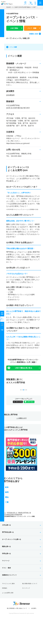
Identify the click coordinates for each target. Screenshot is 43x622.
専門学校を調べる (12, 512)
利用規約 (4, 588)
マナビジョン (6, 4)
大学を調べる (6, 525)
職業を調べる (6, 546)
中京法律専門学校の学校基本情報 (12, 514)
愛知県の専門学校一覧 (24, 512)
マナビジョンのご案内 (8, 583)
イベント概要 (13, 47)
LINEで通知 (14, 28)
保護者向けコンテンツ (9, 575)
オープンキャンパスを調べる (11, 539)
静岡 (7, 492)
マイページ (5, 560)
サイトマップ (26, 588)
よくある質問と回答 (7, 593)
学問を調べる (6, 553)
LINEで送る (30, 402)
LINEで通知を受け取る (23, 368)
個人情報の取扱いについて (29, 583)
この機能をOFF (21, 418)
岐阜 (7, 487)
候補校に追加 (33, 34)
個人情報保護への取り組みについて (17, 608)
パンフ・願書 (32, 28)
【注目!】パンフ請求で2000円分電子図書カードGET (21, 7)
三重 (7, 502)
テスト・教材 (6, 568)
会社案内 (33, 608)
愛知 (7, 497)
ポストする (19, 402)
